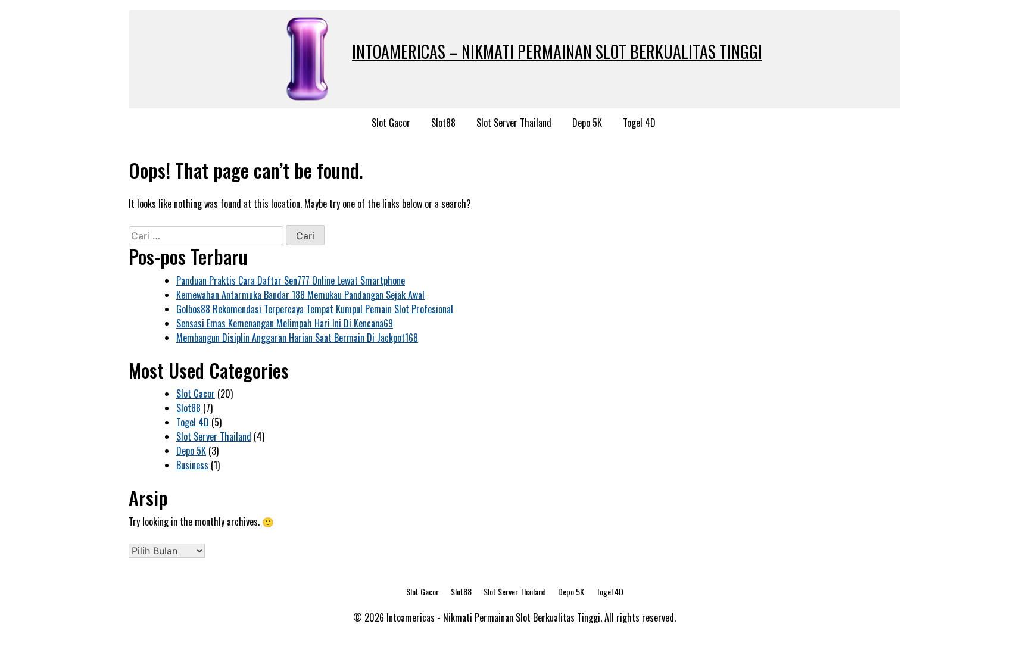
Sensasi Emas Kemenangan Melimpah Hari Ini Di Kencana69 (284, 323)
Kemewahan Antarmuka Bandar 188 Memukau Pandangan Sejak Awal (300, 295)
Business (192, 465)
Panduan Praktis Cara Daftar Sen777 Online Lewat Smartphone (290, 280)
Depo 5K (587, 122)
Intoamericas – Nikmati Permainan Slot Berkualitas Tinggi (557, 51)
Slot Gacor (391, 122)
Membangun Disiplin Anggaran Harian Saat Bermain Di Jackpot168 (297, 337)
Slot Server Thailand (513, 122)
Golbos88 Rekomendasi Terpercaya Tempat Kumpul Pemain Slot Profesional (314, 309)
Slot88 (443, 122)
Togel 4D (639, 122)
